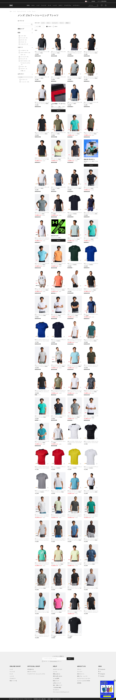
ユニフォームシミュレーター (83, 678)
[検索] (97, 5)
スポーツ (60, 5)
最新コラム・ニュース (82, 676)
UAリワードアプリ (31, 671)
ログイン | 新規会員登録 (102, 1)
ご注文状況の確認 (57, 687)
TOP (10, 11)
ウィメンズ (43, 5)
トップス (29, 11)
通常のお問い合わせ (57, 676)
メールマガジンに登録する (58, 656)
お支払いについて (57, 683)
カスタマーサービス (57, 669)
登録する (70, 658)
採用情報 (79, 683)
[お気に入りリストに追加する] (48, 49)
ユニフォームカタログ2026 (83, 680)
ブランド (79, 669)
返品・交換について (57, 685)
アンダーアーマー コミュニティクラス (36, 673)
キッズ (49, 5)
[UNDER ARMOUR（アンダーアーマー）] (11, 5)
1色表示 (56, 26)
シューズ (55, 5)
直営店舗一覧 (30, 669)
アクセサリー (13, 678)
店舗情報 (93, 1)
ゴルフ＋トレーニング (21, 11)
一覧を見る (58, 110)
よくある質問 (56, 678)
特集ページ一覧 (13, 680)
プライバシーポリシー (53, 661)
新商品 (28, 5)
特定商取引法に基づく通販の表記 (40, 698)
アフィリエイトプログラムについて (61, 692)
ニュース (55, 671)
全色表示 (49, 26)
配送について (56, 680)
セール (33, 5)
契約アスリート (80, 673)
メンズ (37, 5)
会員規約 (49, 698)
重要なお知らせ (56, 673)
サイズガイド (56, 689)
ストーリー (79, 671)
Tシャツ (33, 11)
